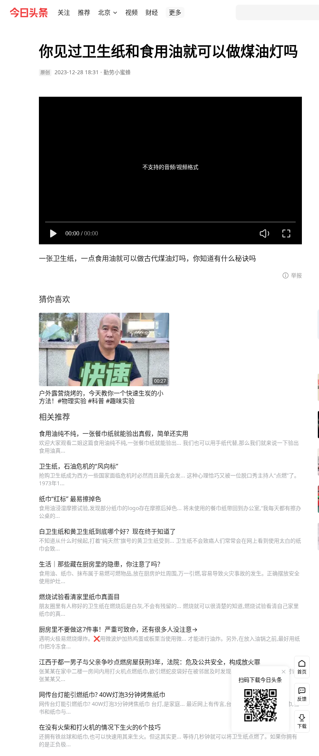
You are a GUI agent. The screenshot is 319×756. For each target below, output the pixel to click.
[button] (64, 12)
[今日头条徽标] (28, 12)
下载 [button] (300, 720)
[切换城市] (115, 12)
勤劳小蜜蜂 (117, 72)
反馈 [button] (302, 699)
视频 (131, 12)
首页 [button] (302, 672)
